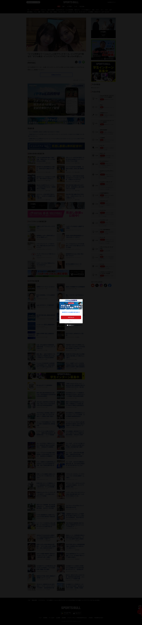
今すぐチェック (71, 317)
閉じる (71, 321)
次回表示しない (71, 325)
